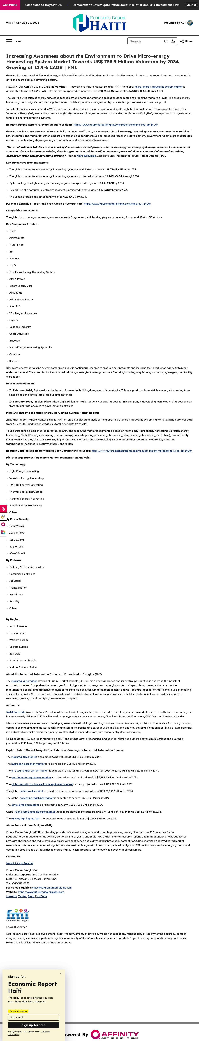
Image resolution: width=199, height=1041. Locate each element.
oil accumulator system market (30, 770)
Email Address (18, 1011)
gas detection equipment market (31, 777)
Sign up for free (34, 1025)
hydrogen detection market (28, 763)
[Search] (166, 41)
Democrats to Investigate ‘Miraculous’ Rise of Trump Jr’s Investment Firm (126, 5)
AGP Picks (10, 5)
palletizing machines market (37, 798)
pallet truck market (31, 791)
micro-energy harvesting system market (159, 86)
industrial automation (24, 681)
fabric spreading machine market (35, 811)
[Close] (60, 973)
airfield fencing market (25, 804)
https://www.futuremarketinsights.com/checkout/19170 (117, 203)
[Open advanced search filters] (173, 41)
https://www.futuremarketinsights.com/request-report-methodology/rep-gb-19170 (142, 450)
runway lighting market (25, 818)
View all (191, 4)
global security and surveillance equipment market (42, 784)
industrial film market (24, 756)
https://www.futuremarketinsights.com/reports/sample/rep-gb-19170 (116, 124)
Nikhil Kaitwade (86, 155)
